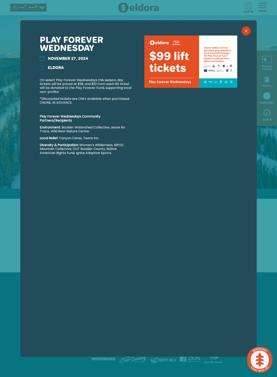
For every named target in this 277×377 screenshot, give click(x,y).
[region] (138, 195)
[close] (246, 31)
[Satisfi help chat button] (260, 360)
